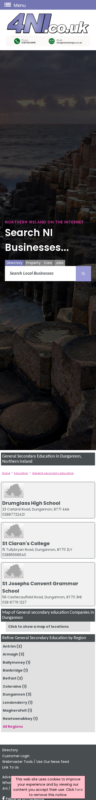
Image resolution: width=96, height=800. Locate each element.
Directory (14, 262)
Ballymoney (14, 662)
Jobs (60, 262)
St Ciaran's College (26, 543)
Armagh (10, 654)
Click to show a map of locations (38, 626)
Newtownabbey (17, 718)
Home (6, 473)
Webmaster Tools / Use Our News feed (35, 761)
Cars (48, 262)
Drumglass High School (31, 503)
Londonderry (15, 702)
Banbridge (13, 670)
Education (21, 473)
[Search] (83, 273)
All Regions (13, 726)
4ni (5, 788)
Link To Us (10, 767)
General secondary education (53, 473)
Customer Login (16, 755)
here (79, 789)
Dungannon (14, 694)
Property (33, 262)
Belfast (9, 678)
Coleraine (12, 686)
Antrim (9, 646)
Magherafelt (15, 710)
